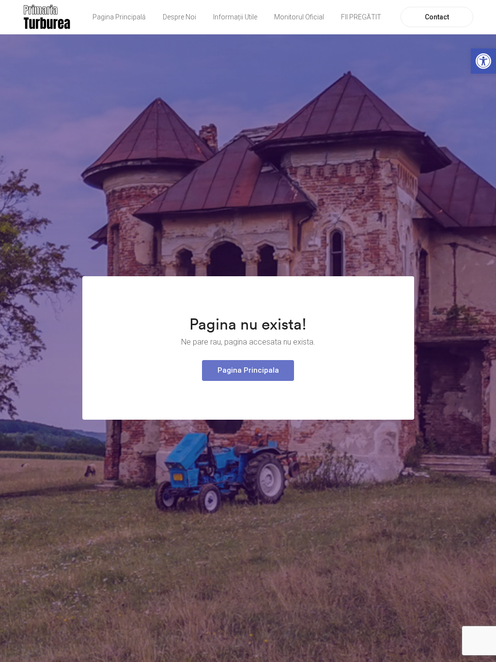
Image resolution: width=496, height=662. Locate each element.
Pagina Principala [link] (248, 370)
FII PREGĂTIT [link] (361, 17)
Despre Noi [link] (179, 17)
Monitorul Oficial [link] (299, 17)
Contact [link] (437, 17)
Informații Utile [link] (235, 17)
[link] (483, 61)
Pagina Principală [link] (119, 17)
